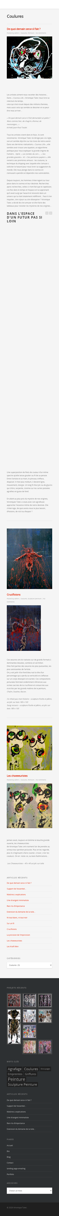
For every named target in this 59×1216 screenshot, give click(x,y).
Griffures (30, 1074)
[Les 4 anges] (29, 1031)
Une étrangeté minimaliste (18, 900)
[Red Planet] (14, 1000)
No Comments (41, 33)
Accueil (10, 1145)
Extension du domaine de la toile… (21, 912)
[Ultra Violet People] (45, 1000)
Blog (9, 1157)
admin (16, 33)
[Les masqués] (29, 1016)
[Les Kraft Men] (14, 1027)
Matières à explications (16, 894)
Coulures (24, 33)
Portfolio (10, 1174)
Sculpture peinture (34, 599)
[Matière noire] (29, 1000)
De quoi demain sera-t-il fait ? (23, 29)
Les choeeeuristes (17, 776)
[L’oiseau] (45, 1016)
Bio (8, 1151)
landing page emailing (16, 1168)
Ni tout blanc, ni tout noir (17, 917)
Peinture (31, 33)
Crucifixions (13, 594)
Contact (10, 1162)
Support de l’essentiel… (16, 888)
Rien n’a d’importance (16, 906)
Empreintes (15, 1074)
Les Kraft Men (12, 946)
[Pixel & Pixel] (29, 1047)
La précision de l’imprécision (18, 935)
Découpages (45, 1069)
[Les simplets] (45, 1047)
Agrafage (14, 1069)
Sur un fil (10, 923)
